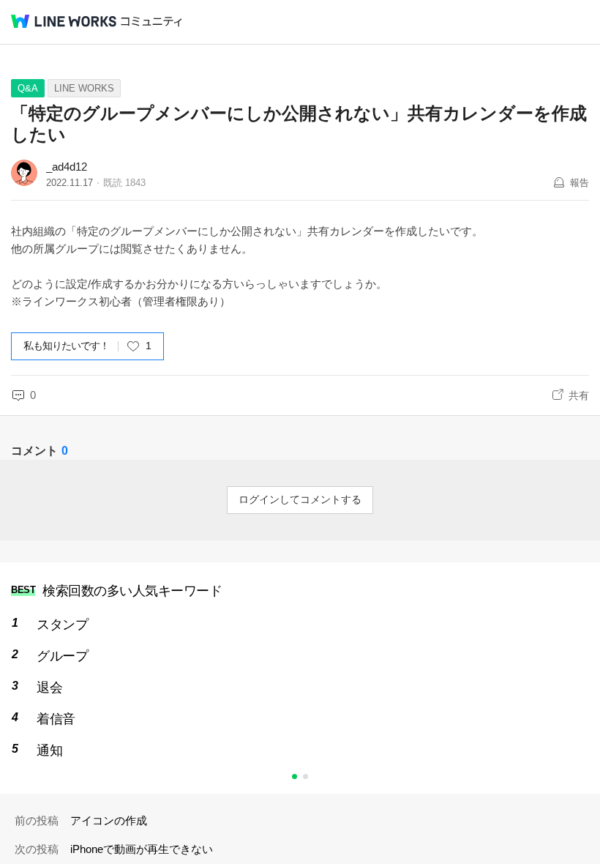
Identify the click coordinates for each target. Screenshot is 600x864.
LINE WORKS (84, 88)
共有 (579, 395)
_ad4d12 (66, 166)
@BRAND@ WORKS (63, 21)
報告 (579, 182)
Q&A (28, 88)
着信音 (56, 719)
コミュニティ (151, 21)
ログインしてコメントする (300, 499)
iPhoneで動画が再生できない (141, 849)
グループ (62, 656)
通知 (49, 750)
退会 (49, 687)
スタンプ (62, 624)
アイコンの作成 (108, 820)
